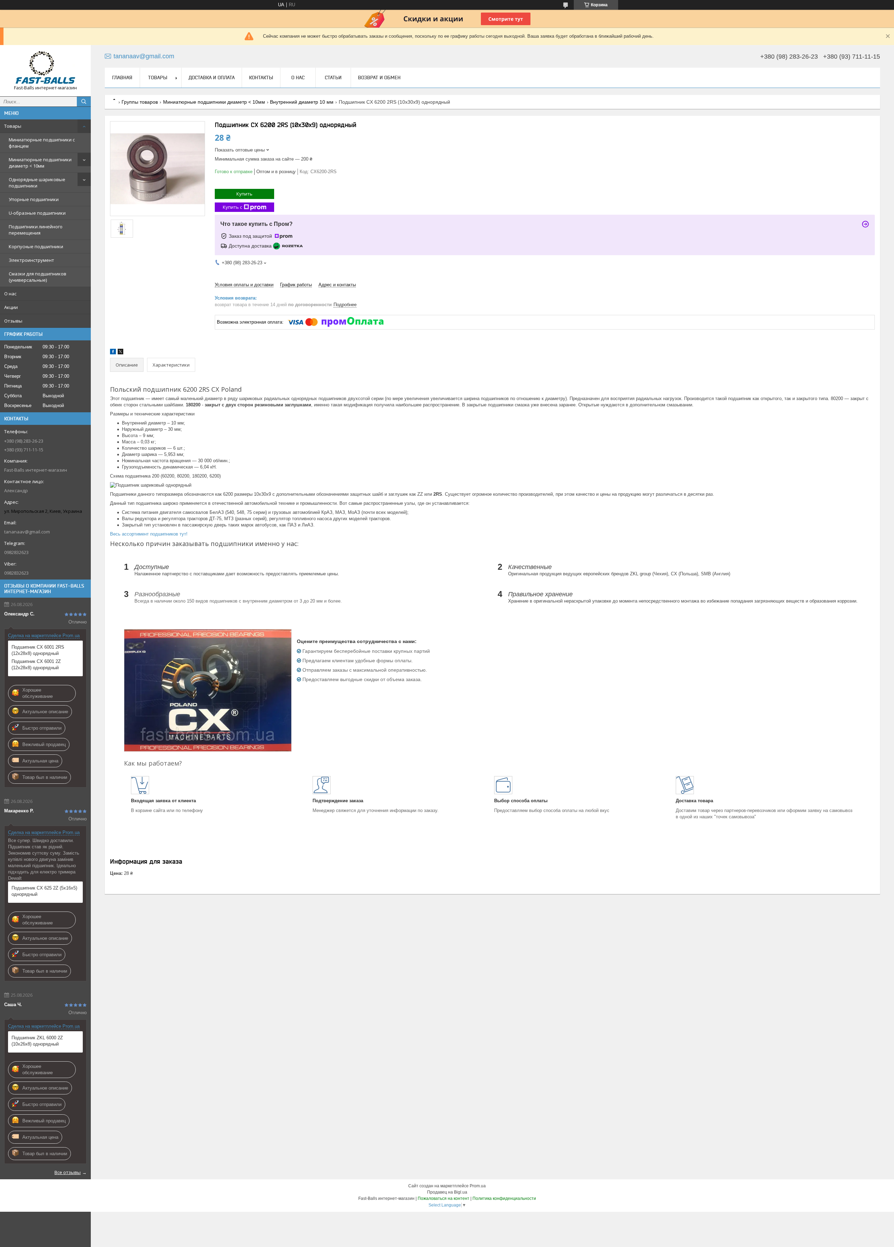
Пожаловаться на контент (443, 1198)
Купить (244, 194)
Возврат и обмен (379, 77)
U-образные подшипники (37, 213)
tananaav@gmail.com (27, 532)
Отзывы (13, 321)
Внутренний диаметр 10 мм (302, 102)
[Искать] (84, 101)
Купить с (232, 207)
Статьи (333, 77)
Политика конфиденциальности (504, 1198)
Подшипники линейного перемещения (36, 229)
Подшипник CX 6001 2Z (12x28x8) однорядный (36, 664)
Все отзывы (67, 1172)
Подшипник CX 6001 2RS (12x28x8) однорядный (38, 650)
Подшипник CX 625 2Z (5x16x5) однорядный (44, 891)
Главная (122, 77)
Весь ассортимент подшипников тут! (149, 534)
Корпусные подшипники (36, 246)
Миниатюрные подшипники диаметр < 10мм (40, 162)
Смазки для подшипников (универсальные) (37, 277)
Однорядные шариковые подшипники (37, 182)
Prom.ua (478, 1185)
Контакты (261, 77)
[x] (120, 352)
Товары (12, 126)
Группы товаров (140, 102)
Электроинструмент (31, 260)
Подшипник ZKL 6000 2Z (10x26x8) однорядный (37, 1041)
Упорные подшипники (34, 199)
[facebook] (113, 352)
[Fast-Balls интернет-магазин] (45, 67)
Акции (11, 307)
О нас (10, 293)
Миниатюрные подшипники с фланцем (42, 142)
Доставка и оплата (212, 77)
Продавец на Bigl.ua (447, 1192)
